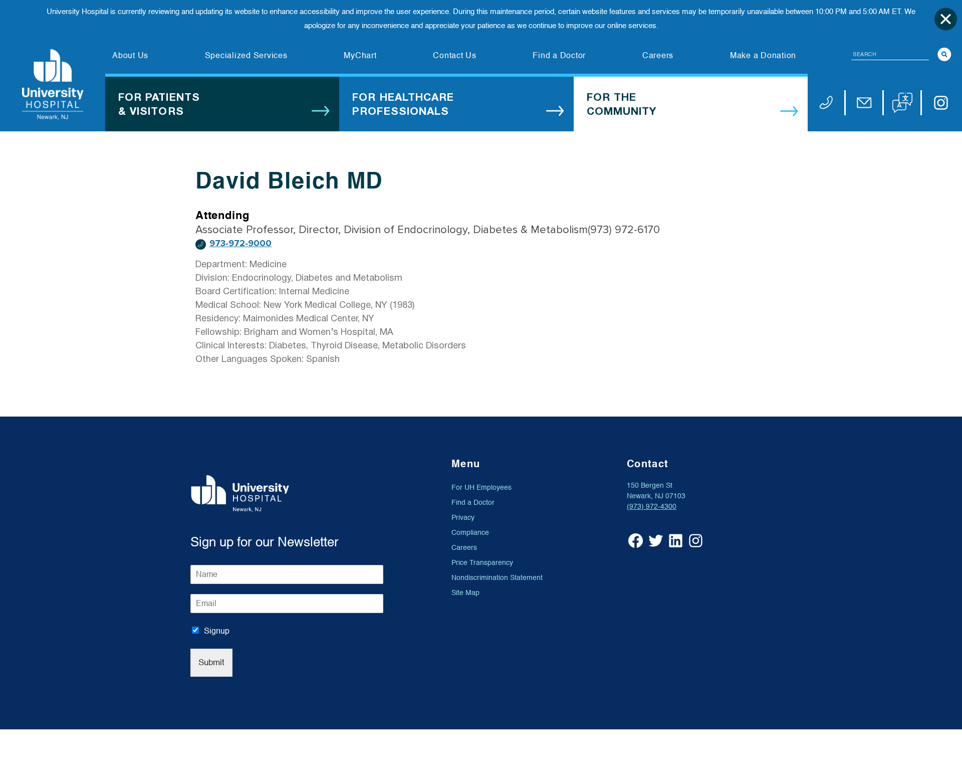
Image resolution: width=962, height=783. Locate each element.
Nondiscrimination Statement (497, 577)
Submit (211, 662)
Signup (216, 631)
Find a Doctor (473, 502)
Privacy (462, 517)
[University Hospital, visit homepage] (52, 84)
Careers (464, 547)
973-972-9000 (240, 243)
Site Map (465, 593)
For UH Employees (481, 487)
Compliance (470, 532)
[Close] (945, 19)
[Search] (944, 54)
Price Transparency (482, 562)
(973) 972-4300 (651, 506)
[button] (902, 103)
